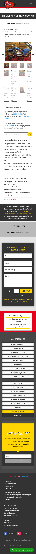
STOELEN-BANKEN (18, 391)
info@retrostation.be (12, 214)
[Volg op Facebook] (5, 533)
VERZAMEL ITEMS (18, 352)
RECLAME (18, 364)
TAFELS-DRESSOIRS (18, 395)
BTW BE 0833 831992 (11, 508)
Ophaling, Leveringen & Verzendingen (18, 494)
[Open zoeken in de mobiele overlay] (18, 134)
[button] (29, 44)
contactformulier (25, 214)
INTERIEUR (18, 383)
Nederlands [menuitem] (24, 477)
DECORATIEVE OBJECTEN (18, 356)
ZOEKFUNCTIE (17, 114)
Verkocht (13, 23)
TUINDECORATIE (18, 360)
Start (8, 23)
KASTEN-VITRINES (18, 399)
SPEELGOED (18, 348)
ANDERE (18, 407)
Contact (8, 481)
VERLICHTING (18, 387)
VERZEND (26, 291)
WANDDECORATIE (18, 403)
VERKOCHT (18, 415)
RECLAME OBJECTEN (18, 372)
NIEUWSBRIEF (9, 126)
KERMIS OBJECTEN (18, 344)
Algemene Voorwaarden (13, 492)
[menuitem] (13, 476)
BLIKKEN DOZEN (18, 376)
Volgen (11, 533)
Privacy (7, 499)
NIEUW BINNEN (18, 412)
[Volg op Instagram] (19, 533)
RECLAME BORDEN (18, 368)
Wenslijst (8, 488)
